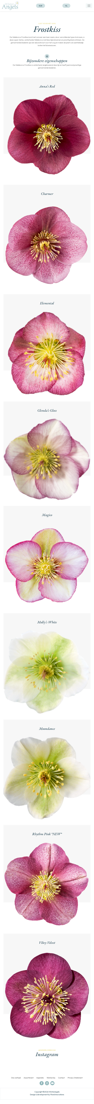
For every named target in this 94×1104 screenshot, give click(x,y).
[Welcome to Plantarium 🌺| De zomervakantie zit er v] (10, 1067)
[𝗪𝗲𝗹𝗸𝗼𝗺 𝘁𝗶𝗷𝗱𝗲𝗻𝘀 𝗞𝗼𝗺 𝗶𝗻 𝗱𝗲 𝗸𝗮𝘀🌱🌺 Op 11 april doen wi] (69, 1067)
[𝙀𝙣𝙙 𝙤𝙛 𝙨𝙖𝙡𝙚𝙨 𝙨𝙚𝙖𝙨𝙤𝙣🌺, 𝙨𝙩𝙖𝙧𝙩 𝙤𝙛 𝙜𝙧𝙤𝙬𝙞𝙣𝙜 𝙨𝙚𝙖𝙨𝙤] (83, 1067)
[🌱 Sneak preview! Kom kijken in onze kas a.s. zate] (39, 1067)
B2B (40, 6)
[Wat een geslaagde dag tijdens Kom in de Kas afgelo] (25, 1067)
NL (66, 6)
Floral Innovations (57, 1094)
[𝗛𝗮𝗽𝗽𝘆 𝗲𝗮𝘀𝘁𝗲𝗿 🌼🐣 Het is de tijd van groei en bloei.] (54, 1067)
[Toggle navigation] (89, 5)
